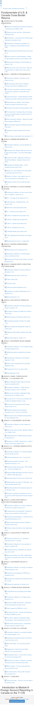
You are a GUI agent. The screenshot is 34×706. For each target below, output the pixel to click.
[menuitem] (1, 4)
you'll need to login (24, 699)
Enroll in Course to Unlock (17, 701)
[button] (1, 1)
